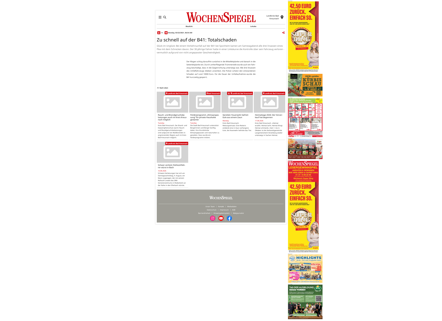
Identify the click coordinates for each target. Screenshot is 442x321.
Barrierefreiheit (204, 213)
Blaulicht (189, 26)
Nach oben (163, 88)
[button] (160, 17)
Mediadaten (232, 206)
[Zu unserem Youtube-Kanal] (221, 218)
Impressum (224, 210)
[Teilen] (283, 32)
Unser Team (210, 206)
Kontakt (221, 206)
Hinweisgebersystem (222, 213)
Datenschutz (212, 210)
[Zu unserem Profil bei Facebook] (229, 218)
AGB (233, 210)
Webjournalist (238, 213)
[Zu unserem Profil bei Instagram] (212, 218)
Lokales (253, 26)
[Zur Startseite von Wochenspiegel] (221, 17)
